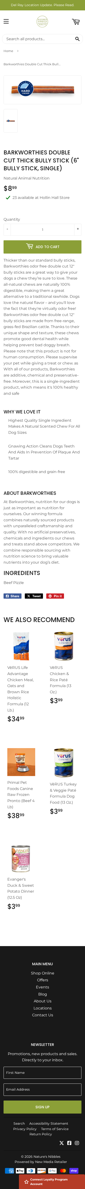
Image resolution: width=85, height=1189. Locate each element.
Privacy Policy (25, 1129)
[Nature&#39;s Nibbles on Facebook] (69, 1143)
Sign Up (42, 1107)
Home (8, 51)
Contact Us (42, 1015)
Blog (42, 994)
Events (42, 987)
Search (19, 1123)
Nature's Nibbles (47, 1156)
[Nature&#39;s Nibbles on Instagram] (77, 1143)
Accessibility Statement (48, 1123)
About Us (42, 1001)
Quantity (12, 219)
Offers (42, 980)
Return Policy (41, 1134)
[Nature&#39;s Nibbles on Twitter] (61, 1143)
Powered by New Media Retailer (41, 1162)
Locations (43, 1008)
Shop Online (42, 973)
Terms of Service (54, 1129)
